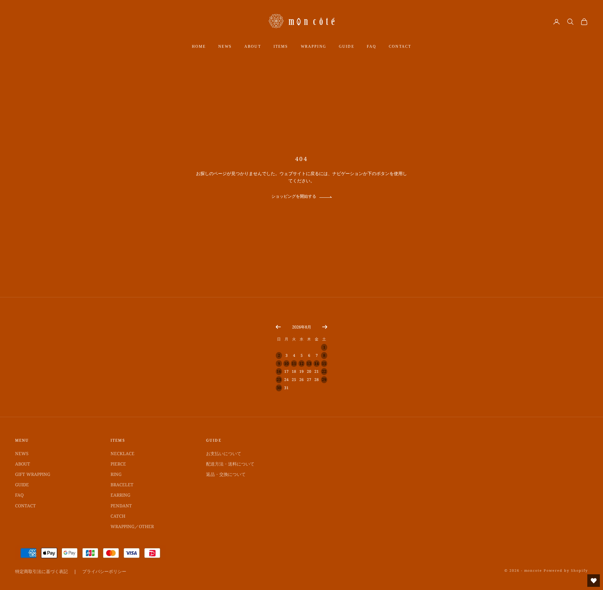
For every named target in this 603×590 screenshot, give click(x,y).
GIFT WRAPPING (32, 474)
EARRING (120, 495)
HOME (199, 46)
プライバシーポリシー (104, 571)
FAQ (371, 46)
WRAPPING (313, 46)
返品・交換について (226, 474)
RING (116, 474)
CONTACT (400, 46)
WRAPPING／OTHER (132, 526)
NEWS (225, 46)
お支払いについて (223, 453)
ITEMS (281, 46)
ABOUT (252, 46)
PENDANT (121, 506)
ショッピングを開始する (293, 196)
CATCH (118, 516)
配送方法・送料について (230, 464)
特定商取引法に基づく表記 (41, 571)
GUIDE (346, 46)
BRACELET (122, 485)
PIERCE (118, 464)
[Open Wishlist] (593, 580)
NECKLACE (122, 453)
